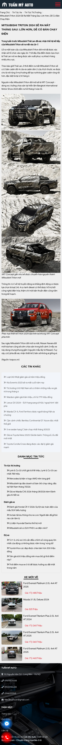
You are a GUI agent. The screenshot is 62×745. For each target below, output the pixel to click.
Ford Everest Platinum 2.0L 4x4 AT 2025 (40, 585)
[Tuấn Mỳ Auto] (18, 4)
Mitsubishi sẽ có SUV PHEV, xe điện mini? (28, 528)
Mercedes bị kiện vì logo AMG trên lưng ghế (29, 478)
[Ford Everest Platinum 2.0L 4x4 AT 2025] (12, 589)
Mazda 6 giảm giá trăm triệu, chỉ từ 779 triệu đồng (29, 397)
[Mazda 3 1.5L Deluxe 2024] (12, 605)
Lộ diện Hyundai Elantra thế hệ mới (25, 523)
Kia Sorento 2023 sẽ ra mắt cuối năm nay (25, 382)
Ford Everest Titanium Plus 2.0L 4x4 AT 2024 (41, 618)
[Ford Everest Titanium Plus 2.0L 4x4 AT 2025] (12, 638)
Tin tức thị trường (33, 12)
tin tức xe (17, 12)
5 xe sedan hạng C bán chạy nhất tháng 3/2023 (28, 429)
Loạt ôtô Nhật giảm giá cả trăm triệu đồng (25, 377)
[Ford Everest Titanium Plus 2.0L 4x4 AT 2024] (12, 621)
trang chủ (5, 12)
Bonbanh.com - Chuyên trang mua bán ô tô (22, 740)
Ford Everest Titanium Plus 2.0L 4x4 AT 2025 (41, 634)
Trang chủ (6, 713)
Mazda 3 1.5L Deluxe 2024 (36, 599)
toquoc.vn (14, 359)
